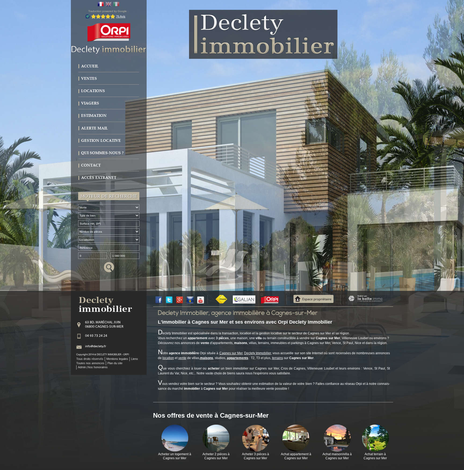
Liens (134, 358)
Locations (93, 91)
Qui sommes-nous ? (102, 153)
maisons (206, 358)
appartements (237, 358)
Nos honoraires (98, 367)
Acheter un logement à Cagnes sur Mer (174, 456)
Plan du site (114, 363)
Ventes (89, 78)
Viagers (90, 103)
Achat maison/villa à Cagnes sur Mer (337, 456)
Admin (82, 367)
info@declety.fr (95, 346)
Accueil (90, 66)
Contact (91, 165)
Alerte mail (94, 128)
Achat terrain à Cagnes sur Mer (375, 456)
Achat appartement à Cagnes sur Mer (296, 456)
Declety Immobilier (257, 353)
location (168, 358)
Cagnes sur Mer (230, 353)
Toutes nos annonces (90, 363)
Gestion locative (101, 140)
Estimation (94, 115)
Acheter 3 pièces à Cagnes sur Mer (255, 456)
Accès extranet (98, 177)
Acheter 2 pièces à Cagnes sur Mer (216, 456)
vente (182, 358)
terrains (277, 358)
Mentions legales (117, 358)
